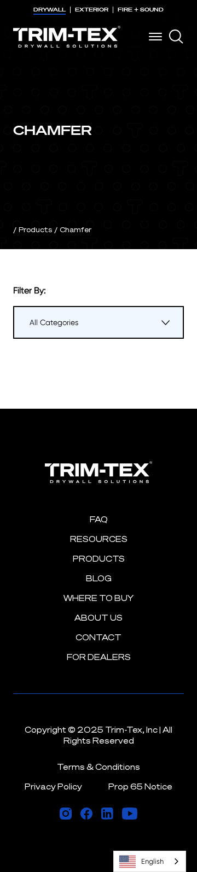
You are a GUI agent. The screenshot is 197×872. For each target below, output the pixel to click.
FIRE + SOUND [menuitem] (141, 9)
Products (35, 229)
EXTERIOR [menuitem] (91, 9)
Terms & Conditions (98, 766)
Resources (99, 539)
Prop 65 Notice (140, 786)
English (152, 861)
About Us (98, 617)
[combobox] (149, 861)
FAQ (99, 519)
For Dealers (99, 657)
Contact (98, 637)
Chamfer (75, 229)
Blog (99, 578)
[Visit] (66, 814)
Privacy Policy (53, 786)
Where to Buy (98, 598)
